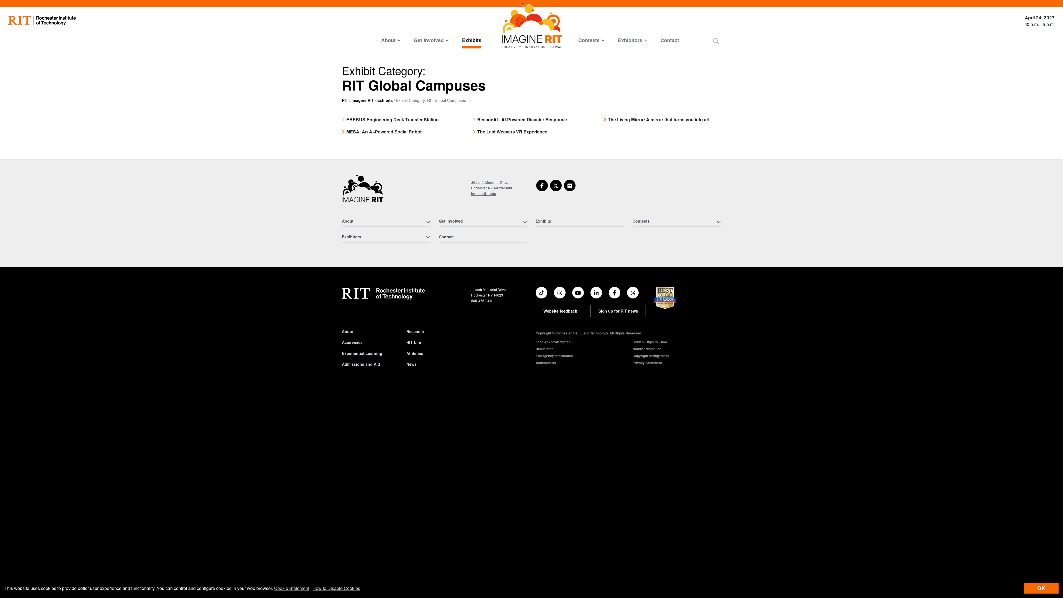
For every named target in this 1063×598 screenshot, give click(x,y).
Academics (352, 342)
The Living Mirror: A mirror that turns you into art (658, 119)
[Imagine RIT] (362, 191)
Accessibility (546, 362)
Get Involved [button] (429, 40)
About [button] (388, 40)
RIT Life (413, 342)
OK (1041, 588)
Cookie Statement (291, 588)
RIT (345, 100)
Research (415, 331)
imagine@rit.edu (483, 193)
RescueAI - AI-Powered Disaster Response (522, 119)
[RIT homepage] (42, 20)
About (348, 331)
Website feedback (560, 311)
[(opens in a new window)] (542, 185)
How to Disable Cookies (336, 588)
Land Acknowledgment (554, 341)
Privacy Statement (647, 362)
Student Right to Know (650, 341)
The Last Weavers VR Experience (512, 131)
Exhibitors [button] (630, 40)
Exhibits (471, 40)
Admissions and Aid (361, 364)
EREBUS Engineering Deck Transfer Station (392, 119)
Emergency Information (554, 355)
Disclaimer (544, 348)
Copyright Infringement (651, 355)
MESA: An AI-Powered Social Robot (384, 131)
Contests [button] (589, 40)
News (411, 364)
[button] (716, 40)
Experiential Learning (362, 353)
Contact (669, 40)
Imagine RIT (363, 100)
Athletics (414, 353)
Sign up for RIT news (618, 311)
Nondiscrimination (647, 348)
